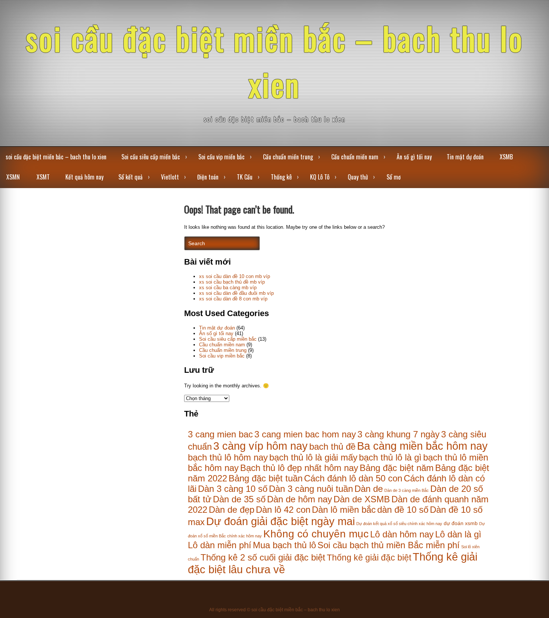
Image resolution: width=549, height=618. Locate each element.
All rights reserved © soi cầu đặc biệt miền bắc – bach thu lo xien (274, 609)
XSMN (13, 176)
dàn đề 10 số (402, 510)
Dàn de (368, 489)
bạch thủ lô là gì (390, 457)
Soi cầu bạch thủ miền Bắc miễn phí (388, 545)
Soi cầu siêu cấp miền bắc (150, 156)
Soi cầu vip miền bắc (221, 156)
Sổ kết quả (130, 176)
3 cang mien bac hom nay (305, 434)
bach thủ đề (332, 446)
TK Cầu (244, 176)
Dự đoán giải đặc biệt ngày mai (280, 521)
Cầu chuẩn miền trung (288, 156)
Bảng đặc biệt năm (397, 468)
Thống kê (281, 176)
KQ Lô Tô (319, 176)
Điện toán (207, 176)
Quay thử (358, 176)
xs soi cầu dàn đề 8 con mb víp (233, 299)
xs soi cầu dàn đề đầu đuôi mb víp (236, 293)
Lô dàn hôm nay (402, 534)
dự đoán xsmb (461, 523)
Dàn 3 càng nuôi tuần (311, 489)
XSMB (506, 156)
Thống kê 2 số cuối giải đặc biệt (263, 557)
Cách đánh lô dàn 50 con (353, 478)
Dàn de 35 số (239, 499)
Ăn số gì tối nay (414, 156)
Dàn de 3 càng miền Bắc (406, 490)
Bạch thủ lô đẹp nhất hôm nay (299, 468)
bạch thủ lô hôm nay (228, 457)
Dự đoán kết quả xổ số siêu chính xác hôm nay (399, 523)
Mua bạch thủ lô (284, 545)
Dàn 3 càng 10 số (232, 489)
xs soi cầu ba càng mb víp (228, 287)
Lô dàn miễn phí (219, 545)
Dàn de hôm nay (299, 499)
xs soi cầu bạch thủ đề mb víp (232, 282)
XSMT (43, 176)
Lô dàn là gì (458, 534)
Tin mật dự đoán (465, 156)
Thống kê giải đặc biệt (369, 557)
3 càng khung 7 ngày (398, 434)
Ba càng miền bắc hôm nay (422, 446)
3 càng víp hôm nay (260, 446)
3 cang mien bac (220, 434)
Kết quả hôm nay (84, 176)
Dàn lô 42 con (283, 510)
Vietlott (170, 176)
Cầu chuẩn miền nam (354, 156)
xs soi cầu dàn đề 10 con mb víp (234, 276)
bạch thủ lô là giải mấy (313, 457)
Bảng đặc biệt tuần (266, 478)
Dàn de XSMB (362, 499)
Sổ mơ (394, 176)
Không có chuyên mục (316, 534)
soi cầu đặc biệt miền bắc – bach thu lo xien (275, 61)
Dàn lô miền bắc (344, 510)
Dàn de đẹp (231, 510)
